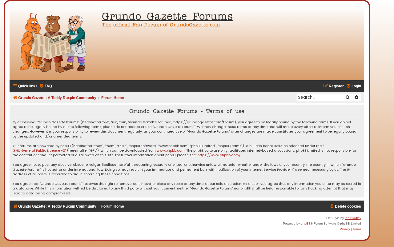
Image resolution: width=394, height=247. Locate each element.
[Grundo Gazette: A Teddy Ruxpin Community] (54, 43)
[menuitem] (45, 86)
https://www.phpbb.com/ (219, 155)
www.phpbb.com (171, 150)
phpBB (306, 223)
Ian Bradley (353, 218)
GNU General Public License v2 (39, 150)
